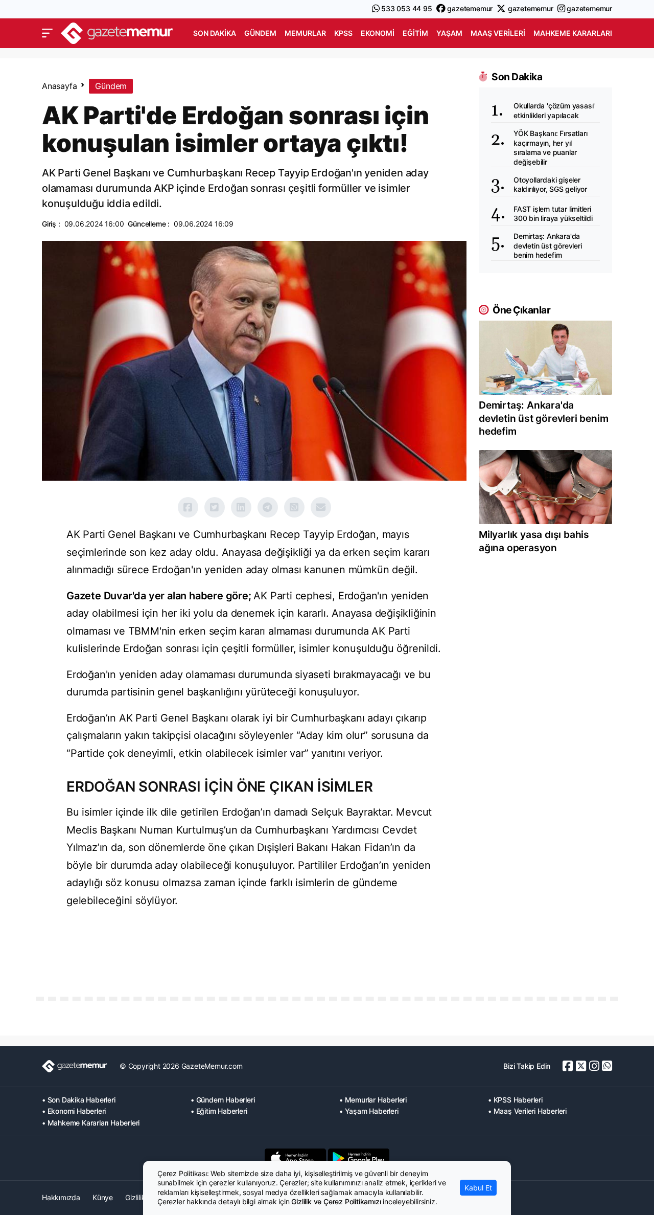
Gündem (260, 33)
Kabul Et (478, 1187)
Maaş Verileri (498, 33)
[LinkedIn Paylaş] (241, 507)
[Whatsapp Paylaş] (294, 507)
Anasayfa (59, 86)
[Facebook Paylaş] (188, 507)
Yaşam (449, 33)
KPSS (343, 33)
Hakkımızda (61, 1197)
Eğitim (415, 33)
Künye (102, 1197)
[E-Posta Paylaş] (321, 507)
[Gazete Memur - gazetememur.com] (117, 31)
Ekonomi (377, 33)
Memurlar (305, 33)
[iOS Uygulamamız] (295, 1158)
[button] (47, 33)
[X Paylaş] (214, 507)
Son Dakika (214, 33)
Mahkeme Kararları (572, 33)
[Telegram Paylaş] (268, 507)
